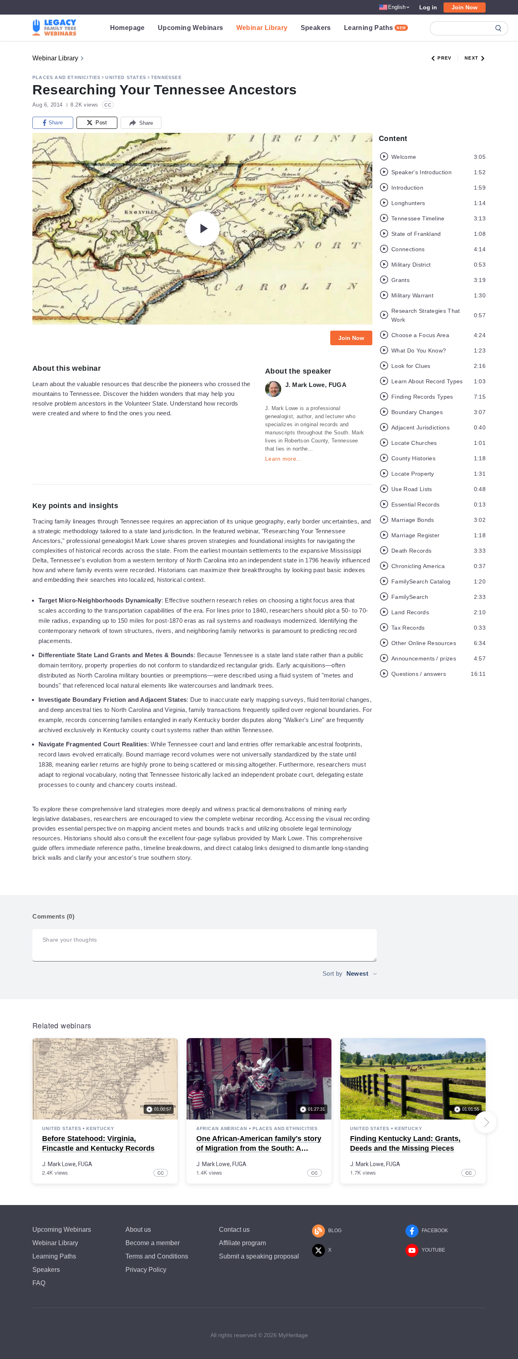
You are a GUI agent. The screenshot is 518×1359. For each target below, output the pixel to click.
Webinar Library (262, 27)
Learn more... (283, 458)
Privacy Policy (145, 1269)
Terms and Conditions (156, 1256)
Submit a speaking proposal (259, 1256)
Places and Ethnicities (66, 77)
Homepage (127, 27)
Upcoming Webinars (190, 27)
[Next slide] (486, 1122)
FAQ (38, 1283)
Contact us (234, 1229)
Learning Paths (375, 27)
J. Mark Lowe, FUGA (67, 1164)
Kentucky (100, 1128)
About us (138, 1229)
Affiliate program (242, 1242)
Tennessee (166, 77)
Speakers (316, 27)
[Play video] (202, 228)
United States (125, 77)
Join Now (465, 7)
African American (221, 1128)
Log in (428, 7)
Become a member (152, 1242)
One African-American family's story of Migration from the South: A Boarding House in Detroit (258, 1148)
